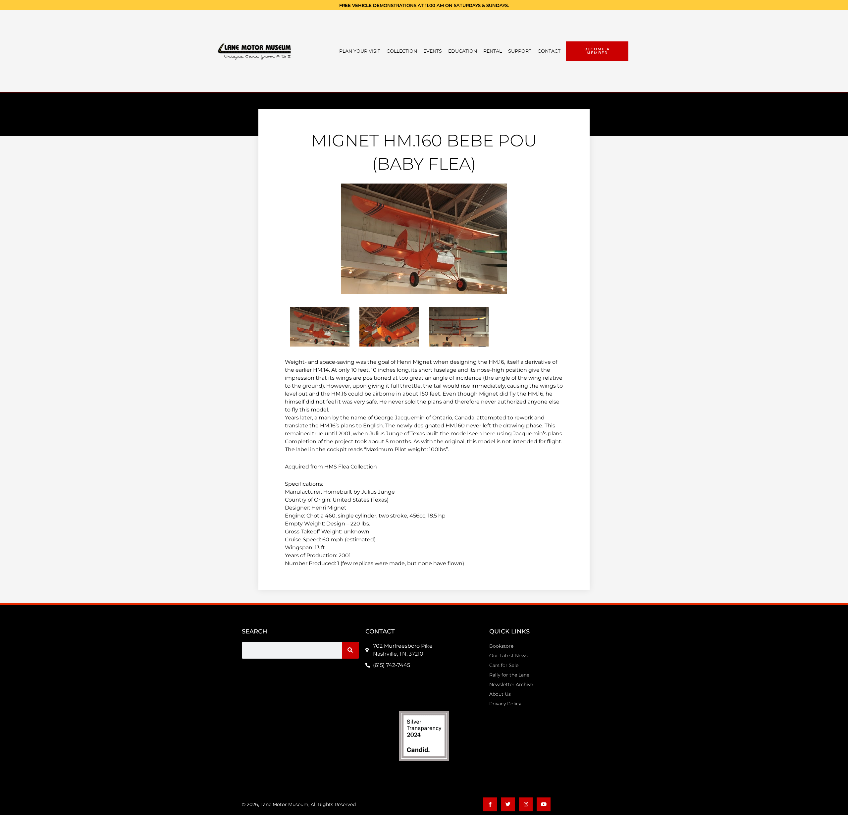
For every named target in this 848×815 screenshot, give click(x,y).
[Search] (350, 650)
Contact (549, 51)
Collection (402, 51)
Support (519, 51)
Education (462, 51)
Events (432, 51)
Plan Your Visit (359, 51)
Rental (492, 51)
